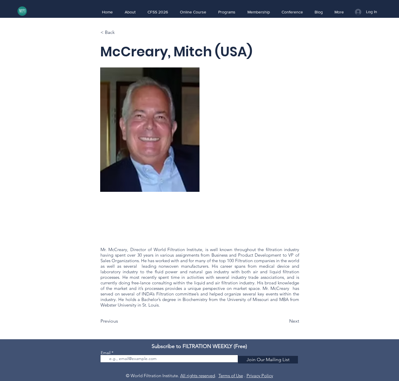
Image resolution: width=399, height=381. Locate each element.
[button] (130, 12)
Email (105, 353)
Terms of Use (230, 375)
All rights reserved (197, 375)
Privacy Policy (260, 375)
